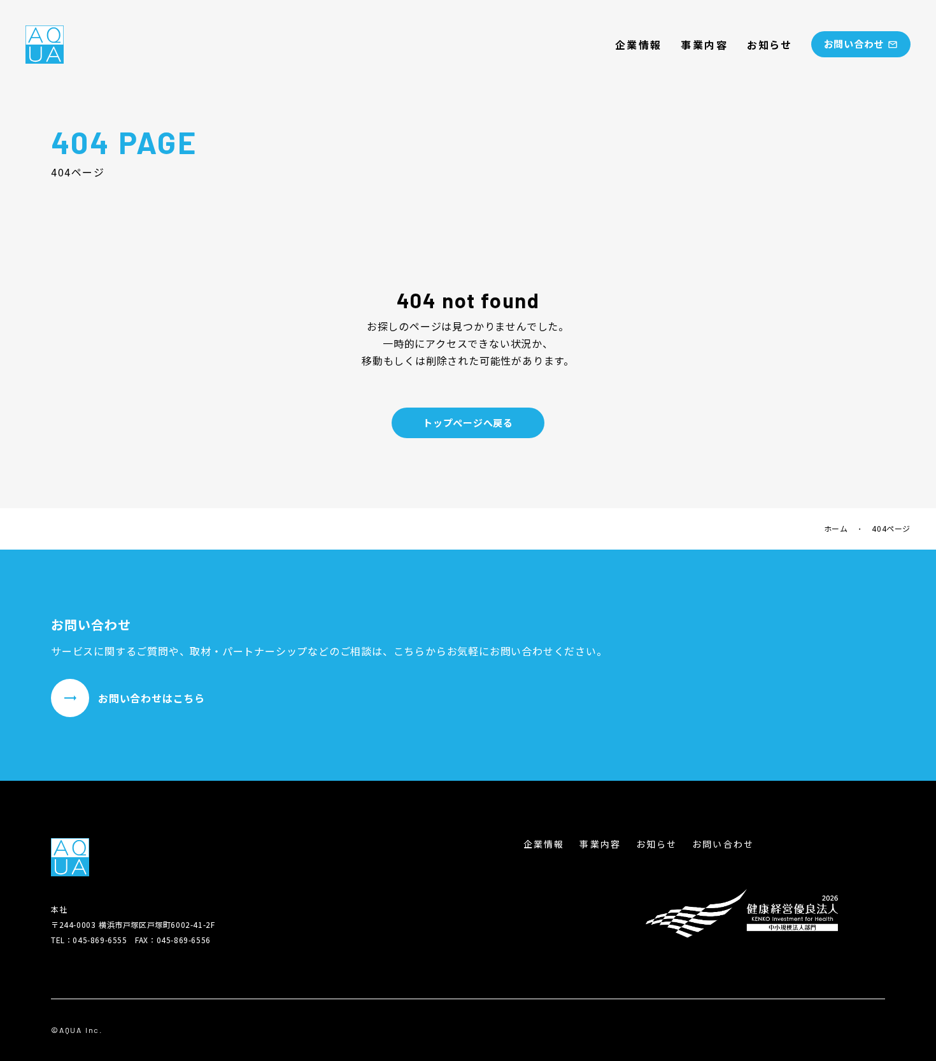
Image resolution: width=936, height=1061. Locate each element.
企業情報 (638, 44)
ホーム (836, 528)
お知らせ (769, 44)
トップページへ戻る (468, 422)
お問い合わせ (723, 844)
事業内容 (704, 44)
